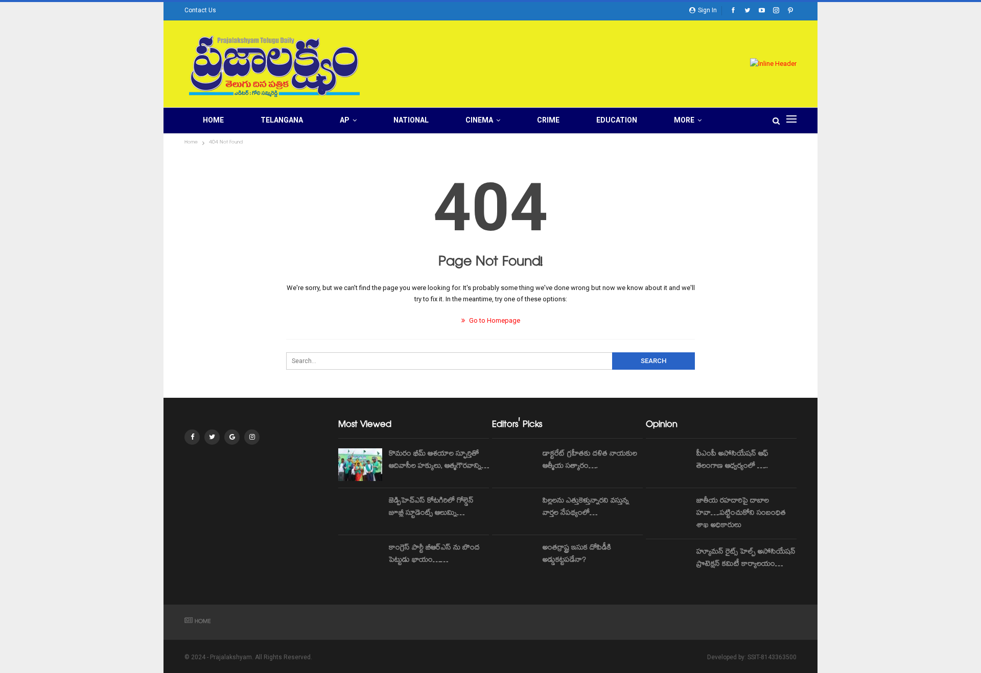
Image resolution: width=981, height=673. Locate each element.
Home (213, 120)
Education (616, 120)
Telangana (282, 120)
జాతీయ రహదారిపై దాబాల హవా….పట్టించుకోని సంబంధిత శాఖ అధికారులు (741, 513)
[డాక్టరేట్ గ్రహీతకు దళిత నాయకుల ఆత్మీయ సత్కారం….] (514, 464)
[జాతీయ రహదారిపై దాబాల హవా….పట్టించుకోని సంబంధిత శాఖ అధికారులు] (668, 511)
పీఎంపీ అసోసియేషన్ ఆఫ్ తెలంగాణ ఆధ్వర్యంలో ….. (732, 460)
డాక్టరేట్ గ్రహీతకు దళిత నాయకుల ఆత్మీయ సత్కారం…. (590, 460)
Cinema (479, 120)
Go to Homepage (494, 320)
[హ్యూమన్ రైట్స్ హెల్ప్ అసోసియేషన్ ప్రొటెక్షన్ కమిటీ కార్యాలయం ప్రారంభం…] (668, 562)
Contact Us (200, 10)
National (411, 120)
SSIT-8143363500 (772, 657)
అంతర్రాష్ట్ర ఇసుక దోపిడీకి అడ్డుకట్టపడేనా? (577, 554)
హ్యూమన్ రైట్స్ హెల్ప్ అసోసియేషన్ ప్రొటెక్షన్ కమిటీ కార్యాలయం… (746, 558)
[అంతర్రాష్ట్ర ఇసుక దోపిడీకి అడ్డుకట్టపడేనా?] (514, 558)
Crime (548, 120)
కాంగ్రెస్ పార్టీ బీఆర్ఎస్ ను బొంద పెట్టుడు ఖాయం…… (434, 554)
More (684, 120)
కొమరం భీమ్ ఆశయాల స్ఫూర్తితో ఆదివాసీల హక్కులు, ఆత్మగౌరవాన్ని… (439, 460)
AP (344, 120)
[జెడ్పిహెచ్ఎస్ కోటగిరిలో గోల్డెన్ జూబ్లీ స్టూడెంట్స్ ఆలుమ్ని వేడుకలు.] (360, 511)
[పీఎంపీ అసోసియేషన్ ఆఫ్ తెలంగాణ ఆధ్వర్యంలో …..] (668, 464)
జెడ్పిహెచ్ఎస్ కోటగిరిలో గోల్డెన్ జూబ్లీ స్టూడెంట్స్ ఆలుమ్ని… (431, 507)
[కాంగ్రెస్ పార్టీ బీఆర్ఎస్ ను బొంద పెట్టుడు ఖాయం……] (360, 558)
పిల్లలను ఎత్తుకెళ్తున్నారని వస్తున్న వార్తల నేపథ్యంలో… (586, 507)
